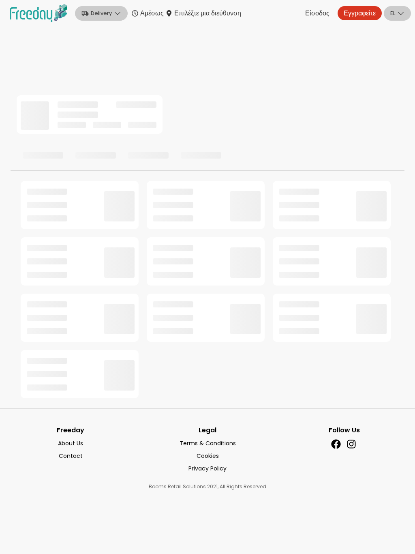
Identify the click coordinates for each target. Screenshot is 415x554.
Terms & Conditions (208, 443)
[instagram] (351, 444)
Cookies (208, 456)
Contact (71, 456)
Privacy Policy (207, 468)
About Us (70, 443)
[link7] (336, 444)
